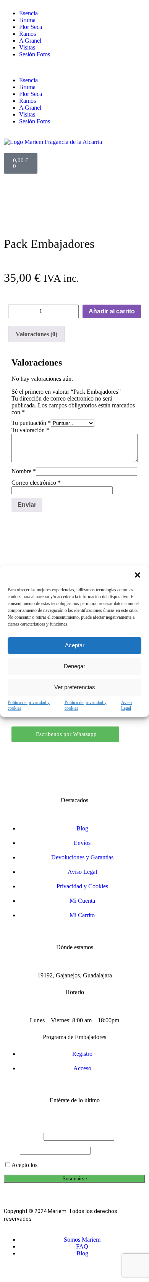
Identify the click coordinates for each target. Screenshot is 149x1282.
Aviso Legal (126, 705)
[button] (137, 575)
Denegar (74, 666)
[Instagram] (62, 755)
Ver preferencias (74, 687)
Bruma (27, 20)
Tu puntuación (31, 423)
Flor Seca (30, 27)
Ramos (27, 33)
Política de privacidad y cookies (29, 705)
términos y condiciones (66, 1165)
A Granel (30, 40)
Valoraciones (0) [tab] (36, 334)
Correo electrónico (36, 482)
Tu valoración (30, 430)
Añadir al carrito (112, 311)
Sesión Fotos (34, 54)
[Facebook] (86, 755)
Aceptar (74, 645)
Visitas (27, 47)
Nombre (23, 471)
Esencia (28, 13)
